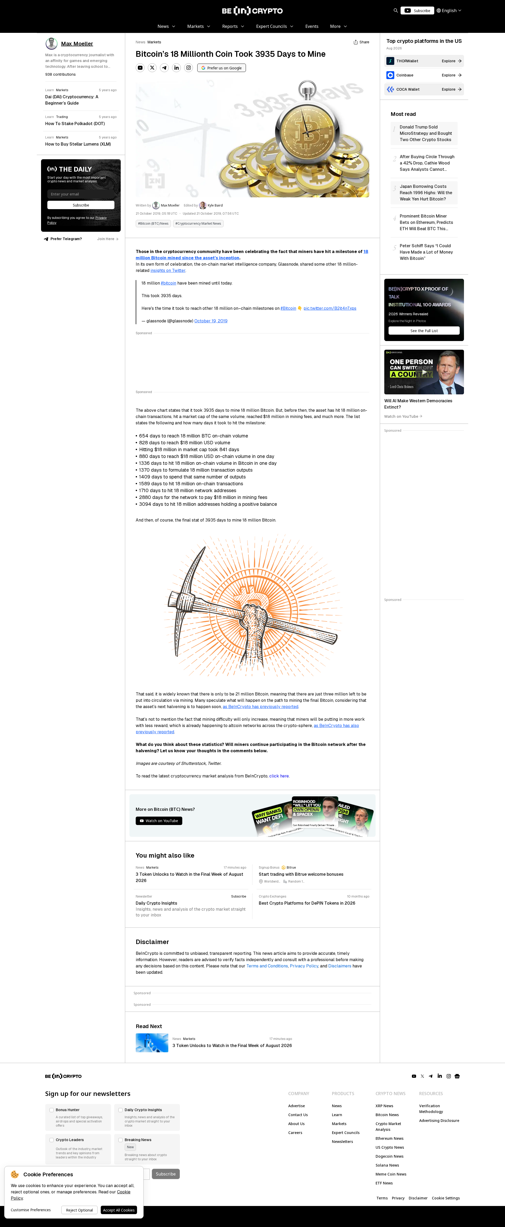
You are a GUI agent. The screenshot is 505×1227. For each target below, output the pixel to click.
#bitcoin (168, 283)
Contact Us (298, 1114)
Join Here (105, 238)
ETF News (384, 1182)
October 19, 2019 (211, 321)
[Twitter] (152, 67)
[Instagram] (188, 67)
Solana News (387, 1165)
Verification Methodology (431, 1108)
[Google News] (457, 1076)
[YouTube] (140, 67)
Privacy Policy (304, 966)
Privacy (398, 1197)
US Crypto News (390, 1147)
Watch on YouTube (401, 416)
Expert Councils (346, 1132)
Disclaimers (339, 966)
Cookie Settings (446, 1197)
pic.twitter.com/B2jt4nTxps (330, 308)
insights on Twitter (167, 270)
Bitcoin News (387, 1114)
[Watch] (424, 372)
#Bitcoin (288, 308)
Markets (154, 42)
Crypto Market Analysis (388, 1126)
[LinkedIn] (176, 67)
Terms (382, 1197)
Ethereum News (389, 1138)
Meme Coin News (391, 1174)
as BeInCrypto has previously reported (260, 706)
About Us (296, 1123)
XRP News (384, 1105)
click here (279, 776)
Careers (295, 1132)
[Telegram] (164, 67)
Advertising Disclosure (439, 1120)
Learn (337, 1114)
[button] (78, 1117)
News (140, 42)
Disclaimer (418, 1197)
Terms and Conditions (267, 966)
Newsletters (342, 1141)
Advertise (296, 1105)
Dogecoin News (389, 1156)
